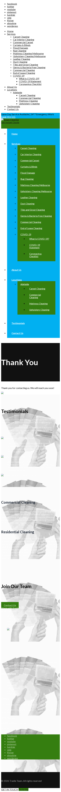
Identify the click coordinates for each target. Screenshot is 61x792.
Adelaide (17, 92)
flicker (10, 20)
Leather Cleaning (21, 59)
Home (10, 31)
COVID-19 (18, 75)
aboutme (11, 23)
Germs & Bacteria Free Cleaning (29, 67)
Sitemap (11, 693)
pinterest (11, 12)
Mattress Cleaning (28, 100)
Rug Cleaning (19, 50)
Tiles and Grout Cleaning (25, 64)
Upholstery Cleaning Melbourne (29, 56)
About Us (12, 86)
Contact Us (13, 109)
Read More (30, 668)
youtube (11, 9)
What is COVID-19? (29, 78)
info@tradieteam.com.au (13, 722)
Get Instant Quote (10, 122)
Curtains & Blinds (21, 45)
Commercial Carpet (23, 42)
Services (11, 34)
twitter (10, 6)
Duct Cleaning (20, 61)
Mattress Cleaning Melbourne (28, 53)
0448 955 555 (8, 117)
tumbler (11, 14)
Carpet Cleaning (21, 36)
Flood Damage (20, 47)
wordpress (12, 26)
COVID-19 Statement (30, 81)
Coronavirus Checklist (30, 84)
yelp (9, 17)
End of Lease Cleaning (24, 73)
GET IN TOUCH (9, 789)
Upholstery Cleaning (29, 103)
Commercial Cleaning (24, 70)
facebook (12, 3)
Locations (12, 89)
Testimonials (13, 106)
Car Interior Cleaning (23, 39)
